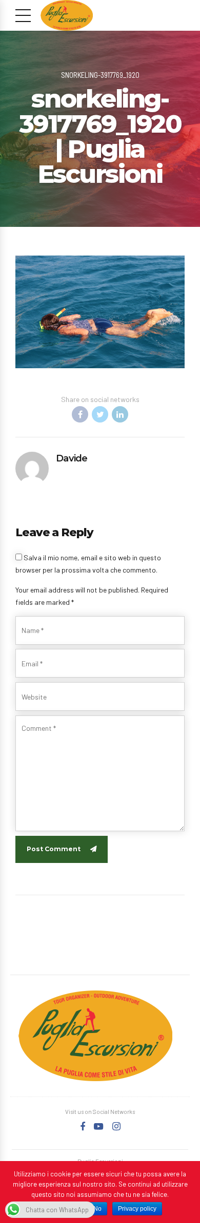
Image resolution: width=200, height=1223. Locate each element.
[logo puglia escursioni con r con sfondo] (95, 1035)
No (97, 1208)
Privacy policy (137, 1208)
